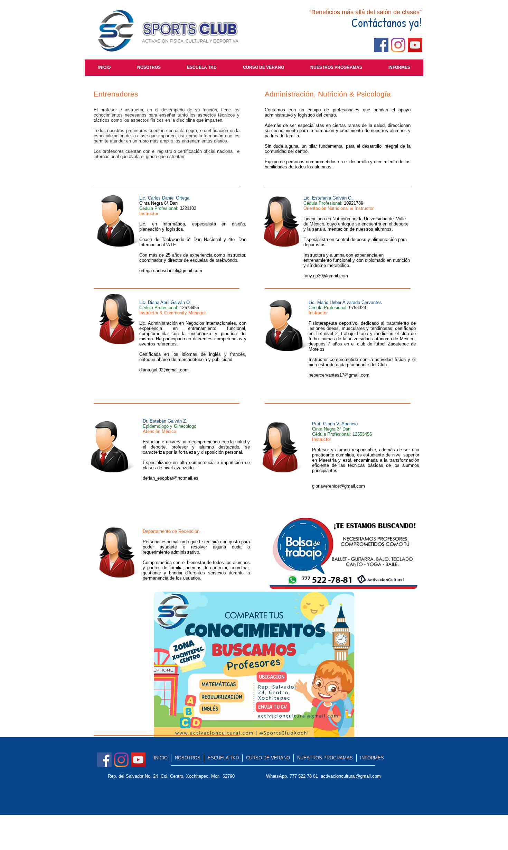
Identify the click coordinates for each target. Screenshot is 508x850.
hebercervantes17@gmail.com (339, 375)
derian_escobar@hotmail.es (170, 478)
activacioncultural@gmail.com (351, 776)
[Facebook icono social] (381, 45)
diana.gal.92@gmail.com (164, 369)
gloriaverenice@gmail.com (338, 486)
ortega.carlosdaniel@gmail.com (170, 270)
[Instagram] (398, 45)
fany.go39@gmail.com (325, 275)
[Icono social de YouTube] (415, 45)
